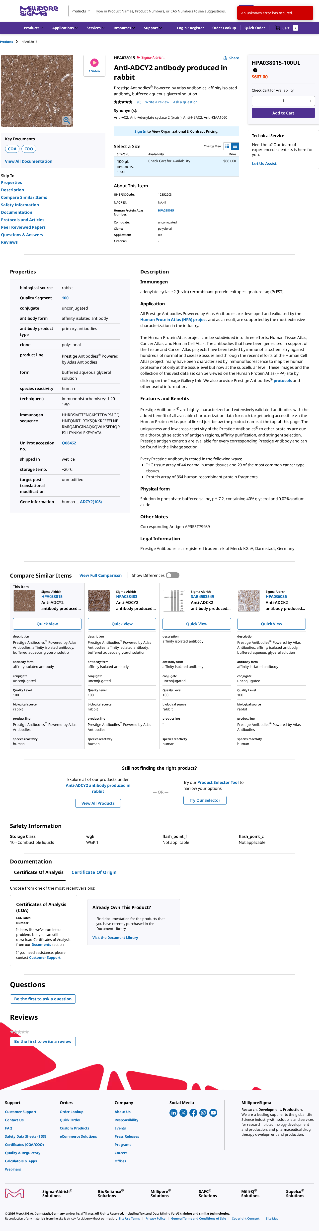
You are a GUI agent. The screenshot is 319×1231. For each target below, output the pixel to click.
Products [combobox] (79, 11)
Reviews (9, 242)
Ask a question (185, 102)
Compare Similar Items (24, 197)
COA (12, 149)
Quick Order (254, 27)
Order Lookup (224, 27)
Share (234, 57)
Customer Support (45, 957)
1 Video (94, 71)
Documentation (16, 212)
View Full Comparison (101, 575)
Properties (11, 182)
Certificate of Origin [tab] (94, 872)
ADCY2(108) (91, 501)
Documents (41, 944)
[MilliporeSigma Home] (39, 11)
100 (65, 298)
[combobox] (161, 11)
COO (28, 149)
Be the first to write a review (45, 1042)
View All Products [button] (98, 803)
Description (12, 190)
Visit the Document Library (115, 937)
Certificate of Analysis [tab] (39, 872)
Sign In (140, 131)
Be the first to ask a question (43, 999)
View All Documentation (28, 161)
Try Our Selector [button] (205, 800)
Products (6, 42)
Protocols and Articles (22, 219)
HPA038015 (166, 210)
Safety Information (20, 205)
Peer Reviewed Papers (23, 227)
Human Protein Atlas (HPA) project (173, 319)
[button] (190, 27)
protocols (283, 380)
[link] (30, 1111)
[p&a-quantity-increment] (311, 101)
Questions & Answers (22, 234)
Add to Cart (283, 113)
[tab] (10, 42)
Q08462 (69, 443)
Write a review (157, 102)
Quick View (47, 624)
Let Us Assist (264, 163)
